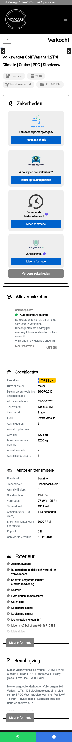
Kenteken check (36, 139)
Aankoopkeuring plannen (36, 180)
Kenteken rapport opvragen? (36, 132)
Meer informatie (36, 224)
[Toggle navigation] (65, 19)
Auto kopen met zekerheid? (36, 172)
